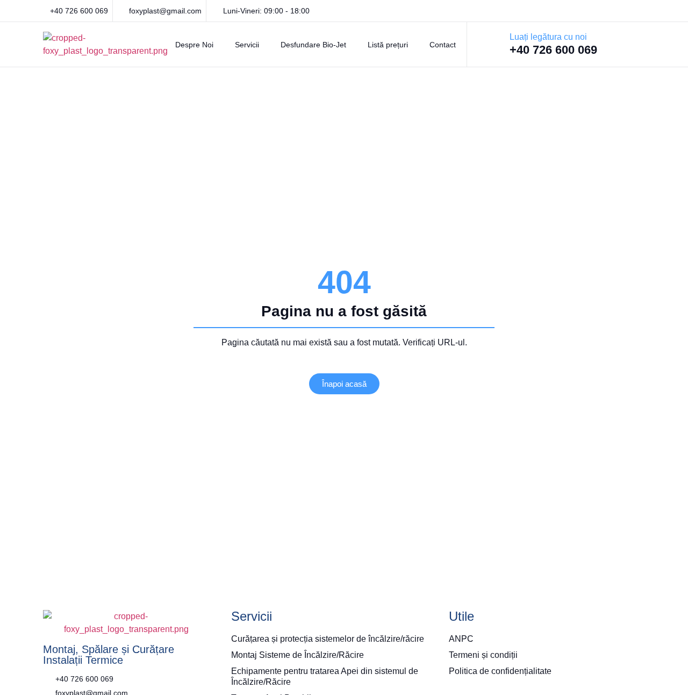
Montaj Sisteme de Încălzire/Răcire (297, 654)
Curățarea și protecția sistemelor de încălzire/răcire (327, 638)
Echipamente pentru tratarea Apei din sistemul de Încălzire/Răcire (324, 676)
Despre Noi (194, 44)
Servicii (247, 44)
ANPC (461, 638)
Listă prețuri (388, 44)
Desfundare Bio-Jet (313, 44)
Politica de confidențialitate (500, 671)
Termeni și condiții (483, 654)
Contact (442, 44)
